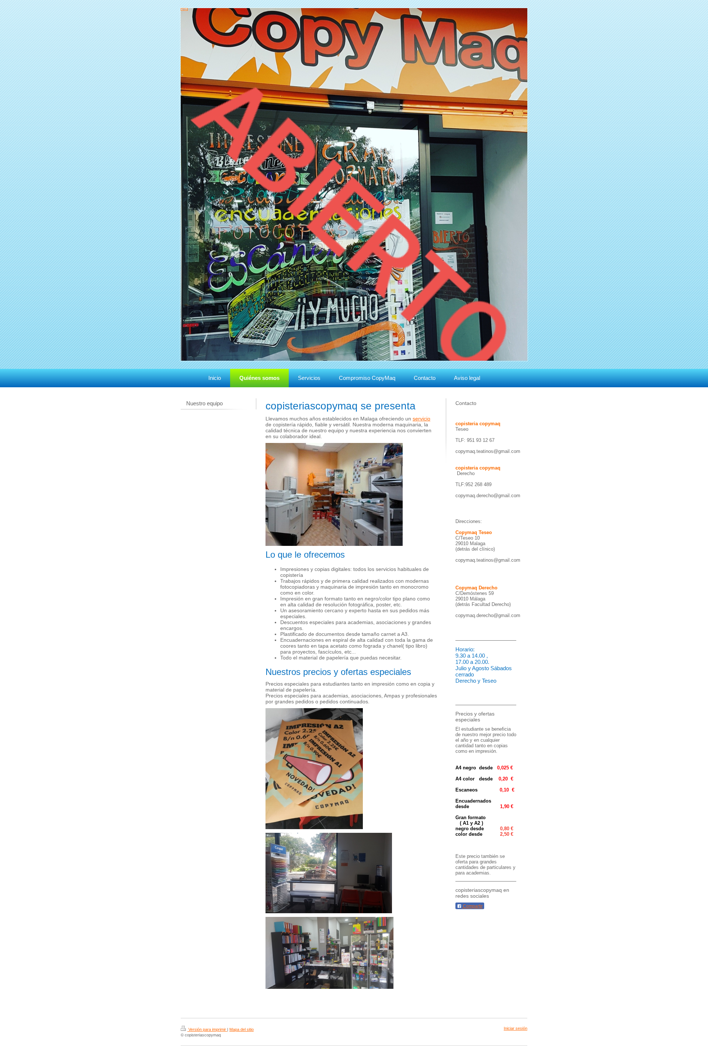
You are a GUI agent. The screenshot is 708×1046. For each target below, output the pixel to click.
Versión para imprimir (207, 1029)
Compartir (472, 906)
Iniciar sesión (515, 1028)
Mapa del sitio (241, 1029)
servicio (421, 419)
